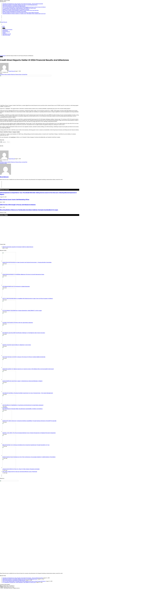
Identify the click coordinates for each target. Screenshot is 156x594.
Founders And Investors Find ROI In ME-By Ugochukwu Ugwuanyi (15, 9)
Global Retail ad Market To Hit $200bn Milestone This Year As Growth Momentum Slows (19, 4)
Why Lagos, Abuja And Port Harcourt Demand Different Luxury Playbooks (19, 471)
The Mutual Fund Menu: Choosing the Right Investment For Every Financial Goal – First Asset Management (27, 393)
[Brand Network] (3, 22)
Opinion (4, 32)
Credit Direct (13, 137)
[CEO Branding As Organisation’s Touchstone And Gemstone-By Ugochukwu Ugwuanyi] (9, 403)
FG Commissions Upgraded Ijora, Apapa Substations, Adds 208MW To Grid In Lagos (19, 8)
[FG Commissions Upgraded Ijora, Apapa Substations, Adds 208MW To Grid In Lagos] (9, 309)
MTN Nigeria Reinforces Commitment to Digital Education (13, 5)
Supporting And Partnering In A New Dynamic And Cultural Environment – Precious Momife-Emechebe (22, 3)
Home (3, 26)
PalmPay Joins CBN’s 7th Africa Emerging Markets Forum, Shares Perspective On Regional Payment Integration (29, 433)
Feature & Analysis (6, 31)
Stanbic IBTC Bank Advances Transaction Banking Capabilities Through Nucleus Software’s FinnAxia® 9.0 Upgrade (29, 421)
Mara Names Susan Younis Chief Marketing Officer (14, 199)
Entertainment (5, 30)
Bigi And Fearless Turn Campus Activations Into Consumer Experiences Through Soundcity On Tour (25, 445)
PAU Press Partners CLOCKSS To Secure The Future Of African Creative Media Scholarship (20, 12)
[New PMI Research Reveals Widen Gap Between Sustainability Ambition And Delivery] (4, 407)
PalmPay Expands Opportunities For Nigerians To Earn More (14, 11)
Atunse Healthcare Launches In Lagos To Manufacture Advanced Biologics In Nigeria (22, 381)
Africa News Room (6, 35)
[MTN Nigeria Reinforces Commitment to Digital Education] (9, 285)
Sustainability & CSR (6, 33)
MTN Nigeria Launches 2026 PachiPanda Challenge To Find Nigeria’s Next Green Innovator (20, 10)
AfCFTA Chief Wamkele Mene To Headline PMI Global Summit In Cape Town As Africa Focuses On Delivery (24, 7)
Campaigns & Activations (7, 29)
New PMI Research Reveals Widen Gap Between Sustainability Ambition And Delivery (22, 408)
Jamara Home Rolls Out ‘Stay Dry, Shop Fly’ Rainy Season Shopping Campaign (21, 469)
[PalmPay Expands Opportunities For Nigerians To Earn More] (9, 343)
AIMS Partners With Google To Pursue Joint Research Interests (18, 204)
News (3, 27)
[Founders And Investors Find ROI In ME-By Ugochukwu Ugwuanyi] (9, 321)
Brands (3, 28)
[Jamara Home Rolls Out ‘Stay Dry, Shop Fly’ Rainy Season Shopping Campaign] (9, 467)
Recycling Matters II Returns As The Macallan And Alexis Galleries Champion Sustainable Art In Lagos (29, 210)
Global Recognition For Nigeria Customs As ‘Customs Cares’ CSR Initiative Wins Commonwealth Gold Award (23, 13)
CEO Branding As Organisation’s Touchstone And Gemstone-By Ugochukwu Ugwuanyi (22, 405)
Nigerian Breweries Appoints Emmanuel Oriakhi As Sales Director (17, 247)
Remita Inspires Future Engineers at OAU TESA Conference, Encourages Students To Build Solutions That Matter (29, 457)
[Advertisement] (78, 46)
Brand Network (12, 71)
